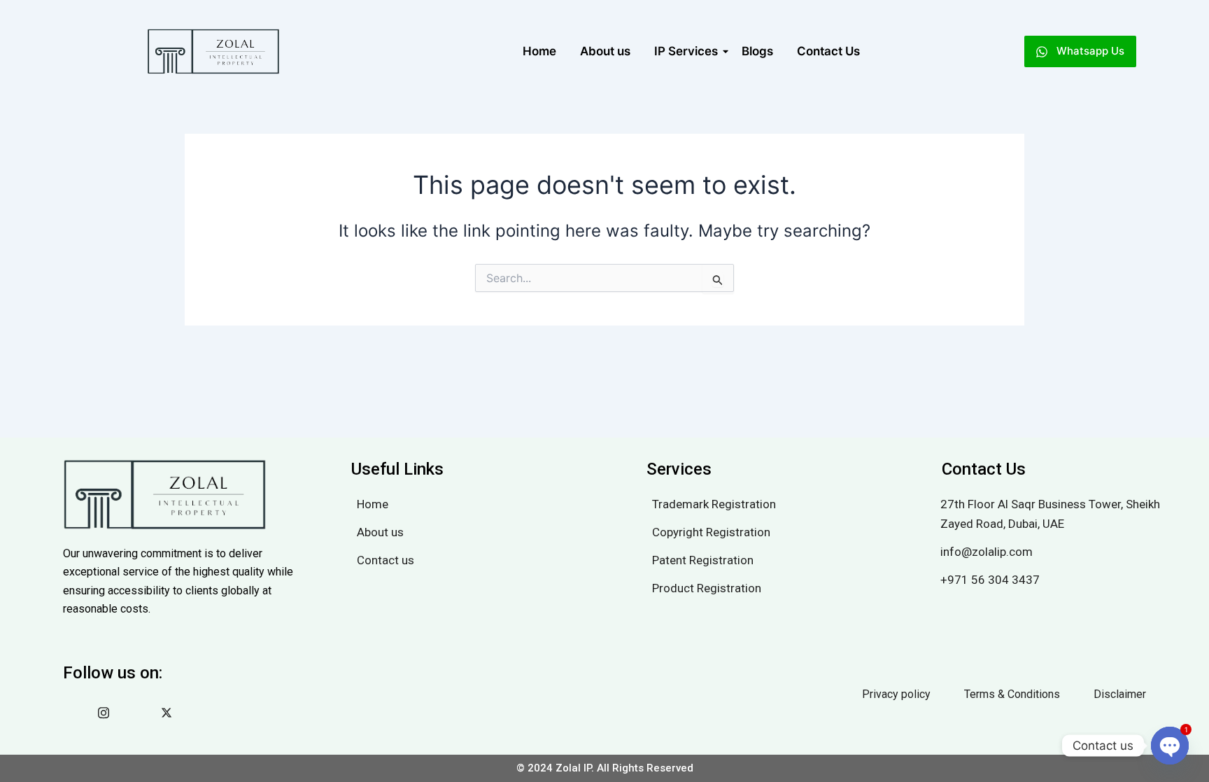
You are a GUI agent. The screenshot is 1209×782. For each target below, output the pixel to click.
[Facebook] (76, 712)
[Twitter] (171, 712)
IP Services (686, 51)
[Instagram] (108, 712)
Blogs (757, 51)
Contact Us (828, 51)
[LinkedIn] (139, 712)
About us (605, 51)
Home (539, 51)
